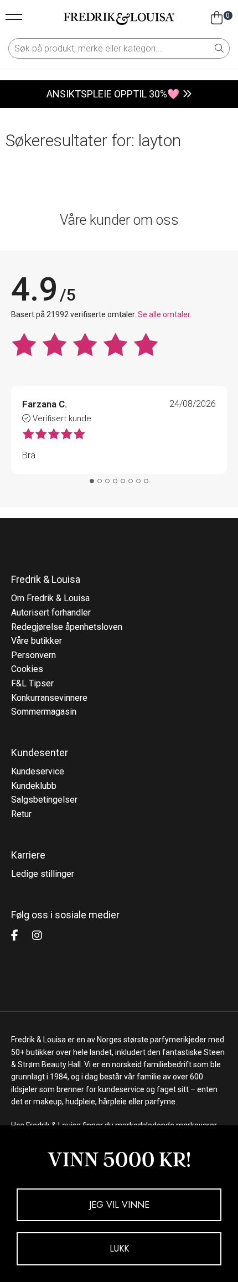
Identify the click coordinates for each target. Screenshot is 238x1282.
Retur (21, 814)
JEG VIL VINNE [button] (119, 1204)
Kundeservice (37, 771)
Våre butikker (36, 640)
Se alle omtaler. (165, 314)
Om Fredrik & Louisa (50, 598)
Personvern (33, 655)
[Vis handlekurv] (217, 18)
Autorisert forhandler (51, 612)
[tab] (92, 481)
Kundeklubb (33, 785)
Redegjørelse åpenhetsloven (66, 627)
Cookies (27, 669)
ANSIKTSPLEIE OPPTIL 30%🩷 (112, 94)
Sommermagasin (43, 711)
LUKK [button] (119, 1248)
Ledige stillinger (42, 874)
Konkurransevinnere (49, 697)
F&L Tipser (32, 683)
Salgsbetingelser (44, 799)
